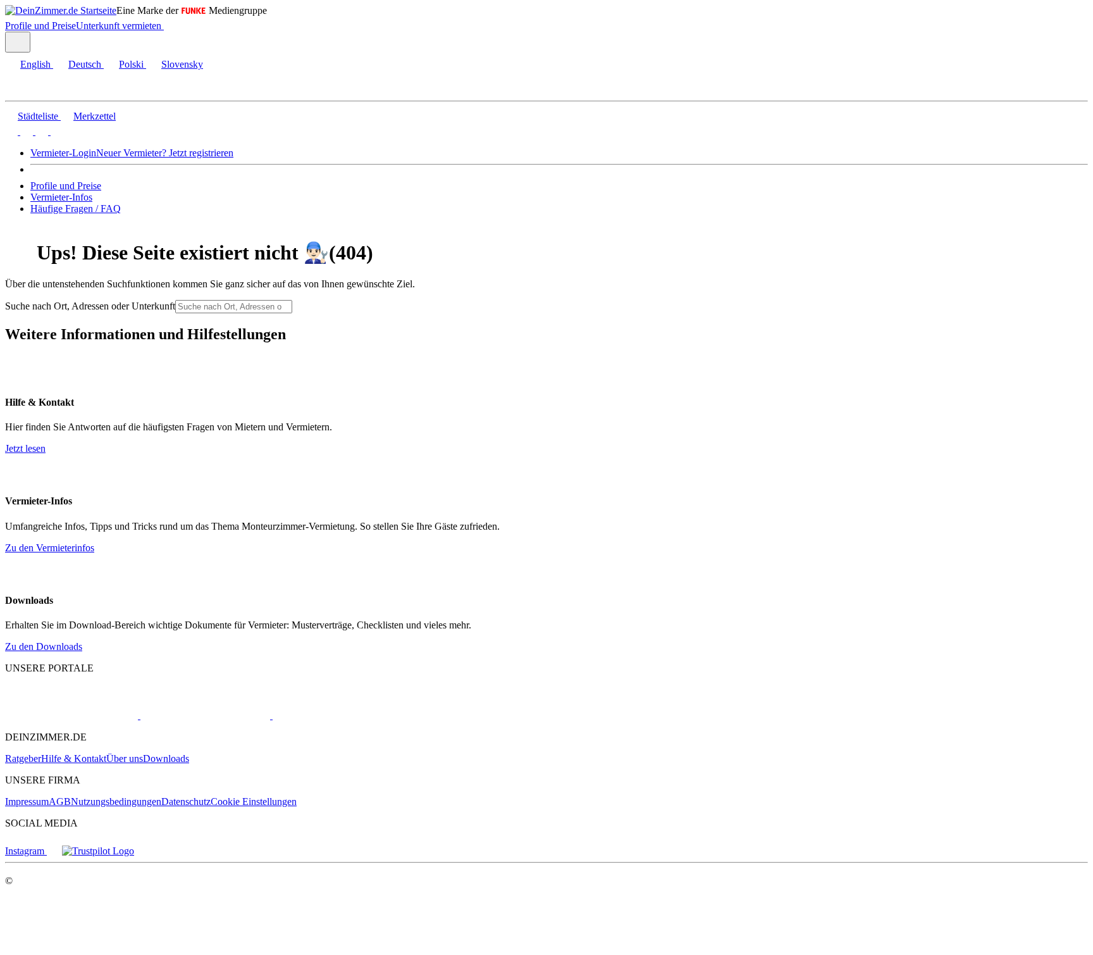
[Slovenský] (55, 131)
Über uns (124, 758)
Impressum (27, 801)
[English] (11, 131)
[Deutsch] (25, 131)
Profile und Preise (40, 25)
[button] (22, 89)
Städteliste (38, 116)
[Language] (17, 42)
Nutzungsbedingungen (116, 801)
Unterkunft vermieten (118, 25)
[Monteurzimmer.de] (204, 715)
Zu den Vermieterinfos (49, 547)
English (35, 64)
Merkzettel (94, 116)
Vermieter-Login (63, 152)
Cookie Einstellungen (254, 801)
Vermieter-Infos (61, 197)
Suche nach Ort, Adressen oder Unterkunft (90, 306)
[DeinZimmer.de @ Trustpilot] (98, 851)
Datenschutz (186, 801)
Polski (131, 64)
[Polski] (40, 131)
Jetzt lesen (25, 448)
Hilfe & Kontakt (73, 758)
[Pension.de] (320, 715)
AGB (60, 801)
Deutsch (84, 64)
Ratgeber (23, 758)
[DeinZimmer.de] (71, 715)
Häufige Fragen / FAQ (75, 208)
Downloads (166, 758)
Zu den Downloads (43, 646)
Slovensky (182, 64)
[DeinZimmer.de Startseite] (60, 10)
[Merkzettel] (168, 25)
